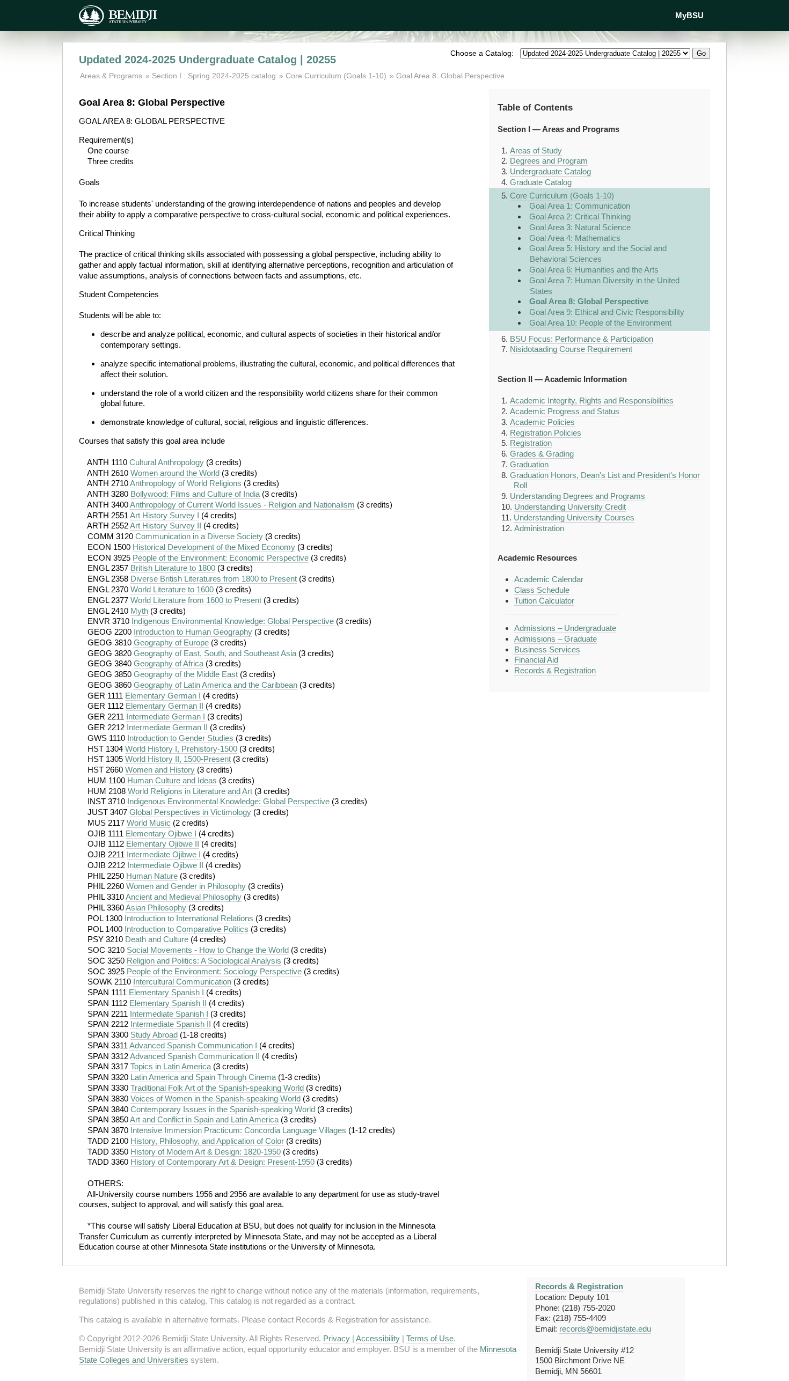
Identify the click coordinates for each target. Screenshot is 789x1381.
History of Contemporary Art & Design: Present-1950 (222, 1161)
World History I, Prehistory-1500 (181, 748)
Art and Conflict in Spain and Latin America (204, 1119)
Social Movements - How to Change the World (208, 949)
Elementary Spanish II (168, 1003)
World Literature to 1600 (172, 589)
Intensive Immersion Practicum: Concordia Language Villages (238, 1130)
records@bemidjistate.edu (605, 1328)
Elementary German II (164, 705)
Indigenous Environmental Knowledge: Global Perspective (233, 621)
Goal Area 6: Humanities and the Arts (594, 269)
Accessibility (378, 1338)
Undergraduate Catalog (550, 171)
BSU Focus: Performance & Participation (581, 338)
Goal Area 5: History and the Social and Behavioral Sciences (598, 253)
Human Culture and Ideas (172, 780)
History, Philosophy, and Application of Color (207, 1140)
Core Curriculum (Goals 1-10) (336, 75)
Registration (531, 442)
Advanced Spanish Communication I (193, 1045)
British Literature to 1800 (172, 567)
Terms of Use (430, 1338)
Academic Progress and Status (564, 411)
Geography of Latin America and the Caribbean (215, 684)
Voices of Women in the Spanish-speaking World (215, 1098)
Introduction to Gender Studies (180, 738)
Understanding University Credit (570, 506)
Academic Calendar (548, 579)
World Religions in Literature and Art (190, 791)
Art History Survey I (164, 515)
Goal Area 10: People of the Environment (600, 322)
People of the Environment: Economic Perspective (221, 557)
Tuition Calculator (544, 600)
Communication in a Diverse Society (199, 536)
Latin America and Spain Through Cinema (203, 1077)
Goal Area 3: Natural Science (580, 227)
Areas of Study (536, 150)
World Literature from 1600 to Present (195, 600)
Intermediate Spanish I (169, 1013)
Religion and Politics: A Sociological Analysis (204, 960)
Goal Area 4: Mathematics (574, 238)
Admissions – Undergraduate (565, 628)
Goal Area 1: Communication (579, 205)
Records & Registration (555, 670)
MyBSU (689, 15)
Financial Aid (536, 659)
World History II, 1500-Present (178, 758)
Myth (139, 610)
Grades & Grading (542, 453)
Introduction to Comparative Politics (187, 929)
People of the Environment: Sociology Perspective (214, 971)
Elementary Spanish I (166, 992)
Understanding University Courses (574, 517)
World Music (149, 822)
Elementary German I (163, 695)
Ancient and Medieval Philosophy (184, 896)
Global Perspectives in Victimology (190, 812)
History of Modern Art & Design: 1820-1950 (205, 1151)
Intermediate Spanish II (170, 1024)
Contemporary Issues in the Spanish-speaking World (222, 1109)
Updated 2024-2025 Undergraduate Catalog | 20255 (207, 59)
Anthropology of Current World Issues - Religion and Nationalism (242, 504)
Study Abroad (154, 1034)
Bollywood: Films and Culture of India (195, 493)
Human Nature (152, 875)
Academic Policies (542, 422)
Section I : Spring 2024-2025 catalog (214, 75)
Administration (539, 528)
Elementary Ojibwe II (162, 843)
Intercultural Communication (182, 981)
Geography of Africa (168, 663)
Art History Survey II (165, 525)
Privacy (336, 1338)
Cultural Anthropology (166, 462)
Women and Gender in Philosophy (186, 886)
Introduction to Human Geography (193, 631)
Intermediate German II (167, 727)
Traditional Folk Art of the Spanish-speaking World (217, 1087)
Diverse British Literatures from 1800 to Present (213, 578)
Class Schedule (541, 589)
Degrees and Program (549, 160)
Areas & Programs (112, 75)
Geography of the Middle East (186, 674)
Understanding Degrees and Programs (577, 496)
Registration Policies (545, 432)
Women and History (160, 769)
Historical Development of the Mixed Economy (214, 547)
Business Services (547, 649)
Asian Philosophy (156, 907)
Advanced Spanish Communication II (195, 1056)
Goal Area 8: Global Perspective (450, 75)
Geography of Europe (171, 642)
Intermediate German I (165, 716)
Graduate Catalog (541, 182)
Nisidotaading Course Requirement (571, 349)
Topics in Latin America (170, 1066)
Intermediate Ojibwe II (165, 865)
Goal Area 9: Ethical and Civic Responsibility (606, 312)
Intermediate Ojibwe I (164, 854)
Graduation (529, 464)
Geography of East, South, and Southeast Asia (215, 653)
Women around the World (175, 473)
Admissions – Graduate (555, 638)
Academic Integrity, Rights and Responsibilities (592, 400)
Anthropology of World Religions (186, 483)
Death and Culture (156, 939)
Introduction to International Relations (189, 918)
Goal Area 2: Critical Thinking (580, 216)
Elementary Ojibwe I (161, 833)
